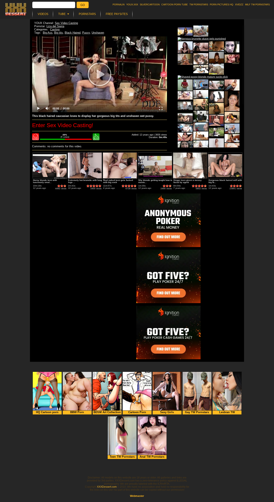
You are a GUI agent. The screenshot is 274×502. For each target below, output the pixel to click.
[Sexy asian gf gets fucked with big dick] (185, 137)
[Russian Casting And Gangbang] (216, 57)
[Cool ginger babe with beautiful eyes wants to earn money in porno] (185, 47)
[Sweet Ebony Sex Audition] (216, 108)
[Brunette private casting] (200, 69)
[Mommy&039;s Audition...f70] (200, 58)
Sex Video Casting (66, 23)
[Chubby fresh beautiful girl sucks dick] (200, 94)
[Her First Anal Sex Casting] (232, 58)
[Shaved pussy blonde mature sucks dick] (203, 77)
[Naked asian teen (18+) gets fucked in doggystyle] (185, 128)
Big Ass (47, 32)
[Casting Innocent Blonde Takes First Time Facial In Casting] (185, 117)
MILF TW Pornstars (257, 4)
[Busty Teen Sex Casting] (200, 46)
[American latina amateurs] (232, 128)
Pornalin (119, 4)
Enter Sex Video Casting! (62, 125)
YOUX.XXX (132, 4)
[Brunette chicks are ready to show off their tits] (232, 101)
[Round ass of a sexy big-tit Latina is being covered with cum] (232, 138)
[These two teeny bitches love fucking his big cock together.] (232, 117)
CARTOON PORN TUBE (174, 4)
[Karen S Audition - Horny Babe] (232, 46)
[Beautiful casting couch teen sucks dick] (232, 147)
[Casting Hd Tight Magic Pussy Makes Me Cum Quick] (200, 116)
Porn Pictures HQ (221, 4)
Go (82, 5)
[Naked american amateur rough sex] (200, 126)
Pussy (86, 32)
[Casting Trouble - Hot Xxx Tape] (200, 104)
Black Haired (72, 32)
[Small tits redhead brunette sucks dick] (185, 95)
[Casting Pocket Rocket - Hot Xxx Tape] (216, 85)
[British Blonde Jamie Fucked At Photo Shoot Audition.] (185, 59)
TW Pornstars (198, 4)
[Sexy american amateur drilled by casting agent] (200, 144)
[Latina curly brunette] (200, 84)
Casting (55, 29)
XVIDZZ (239, 4)
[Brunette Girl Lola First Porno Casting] (216, 132)
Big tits (58, 32)
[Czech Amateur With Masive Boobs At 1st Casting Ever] (216, 69)
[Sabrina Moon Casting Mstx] (232, 85)
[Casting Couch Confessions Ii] (200, 31)
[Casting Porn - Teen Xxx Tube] (216, 120)
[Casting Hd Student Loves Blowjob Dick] (185, 147)
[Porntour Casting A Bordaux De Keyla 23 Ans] (216, 96)
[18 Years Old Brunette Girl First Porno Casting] (185, 105)
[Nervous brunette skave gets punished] (202, 39)
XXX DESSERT (16, 9)
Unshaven (98, 32)
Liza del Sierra (55, 26)
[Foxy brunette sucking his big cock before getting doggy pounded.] (216, 46)
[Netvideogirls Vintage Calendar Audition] (185, 85)
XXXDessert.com (107, 486)
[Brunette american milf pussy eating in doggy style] (200, 135)
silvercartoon (150, 4)
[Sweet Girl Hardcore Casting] (185, 31)
